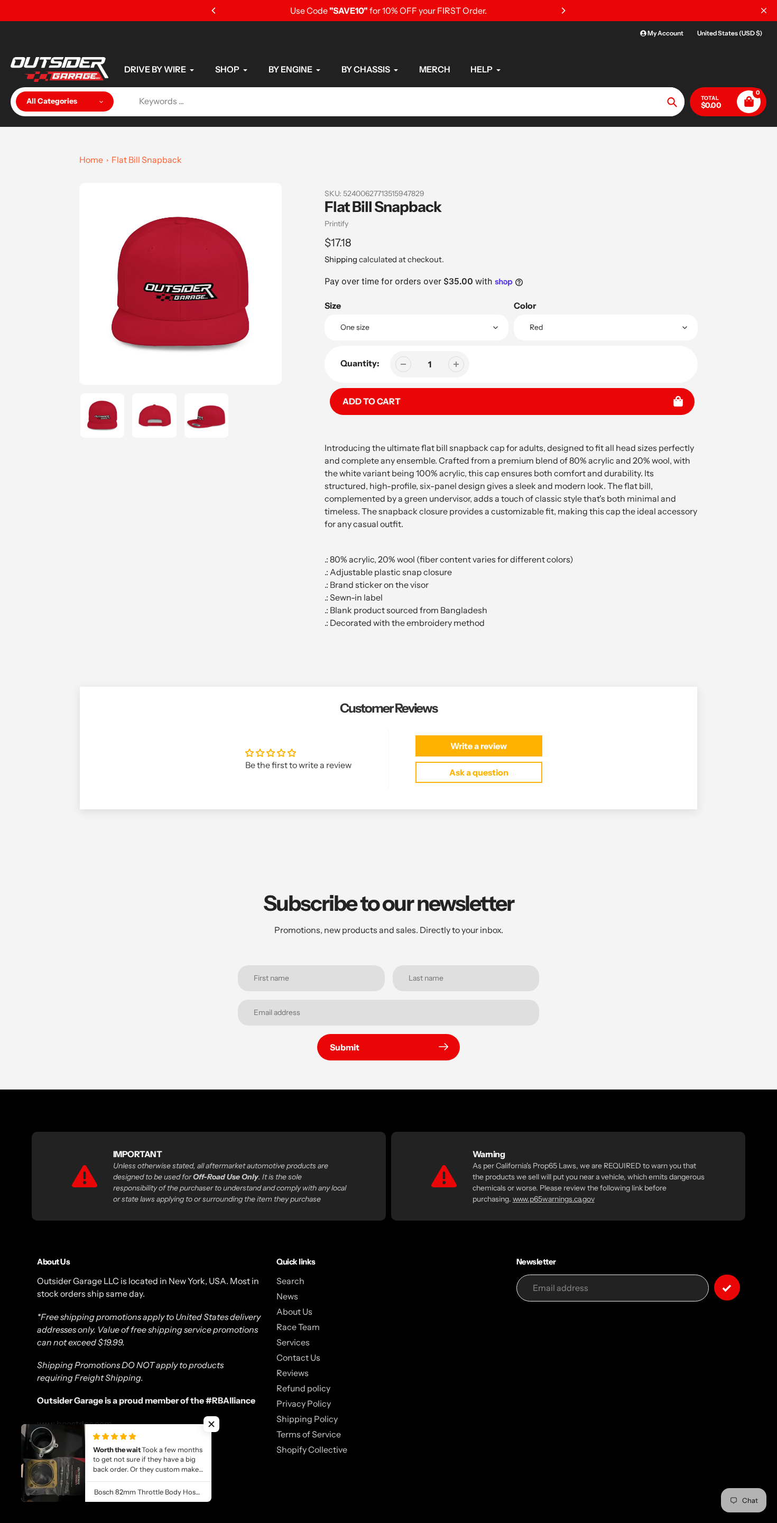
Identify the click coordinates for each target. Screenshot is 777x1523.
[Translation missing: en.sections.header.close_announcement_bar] (763, 10)
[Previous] (214, 10)
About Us (294, 1311)
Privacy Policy (303, 1403)
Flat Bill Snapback (147, 159)
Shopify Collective (311, 1449)
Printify (336, 223)
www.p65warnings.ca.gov (554, 1199)
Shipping (341, 259)
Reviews (292, 1373)
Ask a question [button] (478, 772)
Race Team (298, 1327)
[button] (211, 1424)
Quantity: (360, 363)
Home (91, 159)
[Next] (563, 10)
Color (525, 305)
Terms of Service (308, 1434)
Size (333, 305)
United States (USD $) (729, 33)
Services (293, 1342)
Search (290, 1281)
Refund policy (303, 1388)
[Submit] (727, 1287)
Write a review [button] (478, 746)
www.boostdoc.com (74, 1423)
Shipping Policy (307, 1419)
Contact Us (298, 1357)
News (287, 1296)
